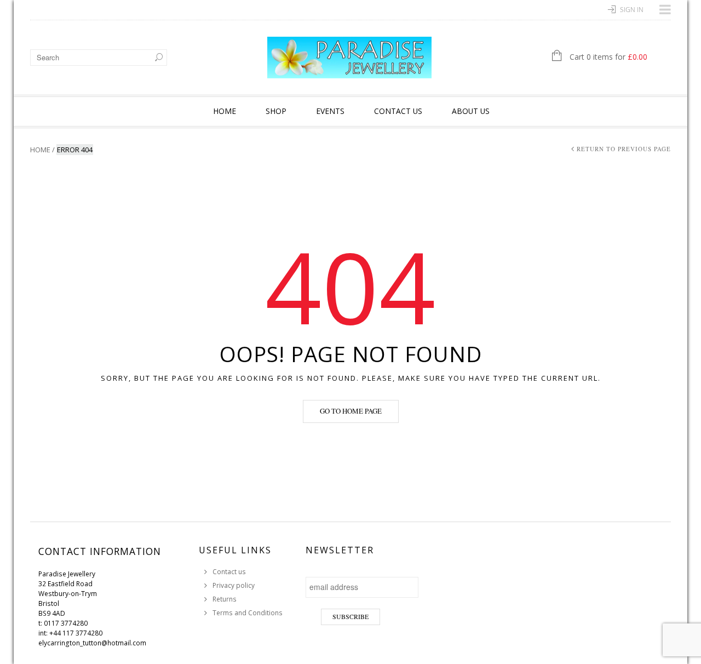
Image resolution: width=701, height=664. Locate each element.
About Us (471, 111)
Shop (276, 111)
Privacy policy (233, 585)
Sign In (631, 9)
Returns (224, 599)
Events (330, 111)
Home (224, 111)
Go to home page (351, 411)
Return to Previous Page (624, 149)
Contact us (398, 111)
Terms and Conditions (247, 612)
